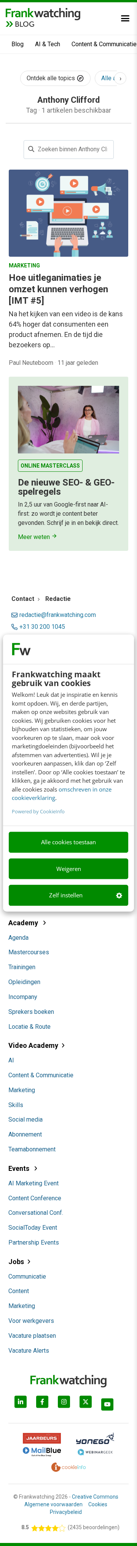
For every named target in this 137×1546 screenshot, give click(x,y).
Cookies (97, 1504)
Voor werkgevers (31, 1320)
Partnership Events (33, 1242)
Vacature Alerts (28, 1350)
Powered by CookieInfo (38, 811)
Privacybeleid (66, 1512)
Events (19, 1168)
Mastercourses (28, 952)
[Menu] (125, 18)
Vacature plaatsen (32, 1335)
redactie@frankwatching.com (57, 615)
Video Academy (33, 1045)
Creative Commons (95, 1497)
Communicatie (27, 1276)
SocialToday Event (32, 1227)
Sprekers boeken (31, 1011)
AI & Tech (47, 44)
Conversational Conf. (35, 1212)
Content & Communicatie (40, 1075)
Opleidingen (24, 982)
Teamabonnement (32, 1149)
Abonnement (25, 1134)
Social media (25, 1119)
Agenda (18, 937)
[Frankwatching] (43, 13)
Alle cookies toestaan (68, 842)
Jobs (16, 1262)
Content (18, 1291)
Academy (24, 923)
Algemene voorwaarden (53, 1504)
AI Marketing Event (33, 1183)
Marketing (21, 1090)
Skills (15, 1105)
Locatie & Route (29, 1026)
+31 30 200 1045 (42, 627)
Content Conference (34, 1198)
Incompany (22, 996)
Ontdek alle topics (51, 78)
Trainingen (21, 967)
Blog (17, 44)
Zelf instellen (66, 895)
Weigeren (68, 869)
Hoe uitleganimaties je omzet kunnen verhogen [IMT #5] (58, 289)
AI (11, 1060)
